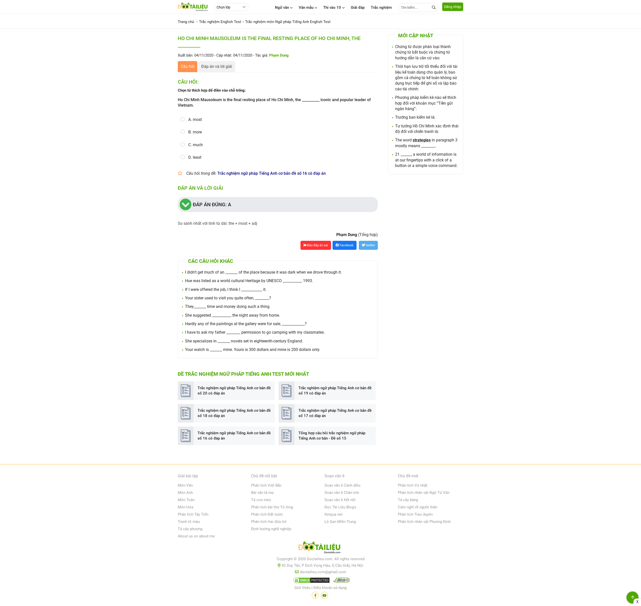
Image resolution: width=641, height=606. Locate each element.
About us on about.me (196, 536)
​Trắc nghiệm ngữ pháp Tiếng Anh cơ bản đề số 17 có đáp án (335, 413)
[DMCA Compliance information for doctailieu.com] (340, 581)
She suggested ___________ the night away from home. (232, 315)
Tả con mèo (261, 500)
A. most (195, 119)
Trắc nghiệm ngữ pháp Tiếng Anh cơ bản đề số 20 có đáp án (234, 390)
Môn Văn (185, 485)
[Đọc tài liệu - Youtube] (324, 595)
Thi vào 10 (332, 7)
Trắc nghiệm (381, 7)
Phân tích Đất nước (267, 514)
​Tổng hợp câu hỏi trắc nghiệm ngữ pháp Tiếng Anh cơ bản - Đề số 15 (331, 436)
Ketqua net (334, 514)
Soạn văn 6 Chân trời (342, 492)
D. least (194, 157)
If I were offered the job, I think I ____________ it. (225, 289)
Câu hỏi (187, 66)
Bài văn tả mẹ (262, 492)
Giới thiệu (302, 587)
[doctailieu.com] (320, 548)
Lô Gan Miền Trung (340, 521)
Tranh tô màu (189, 521)
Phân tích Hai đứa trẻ (268, 521)
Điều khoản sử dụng (330, 587)
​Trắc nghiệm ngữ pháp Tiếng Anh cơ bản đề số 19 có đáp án (335, 390)
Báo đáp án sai (317, 245)
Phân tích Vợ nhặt (412, 485)
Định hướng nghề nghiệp (271, 529)
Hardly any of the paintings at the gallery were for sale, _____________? (246, 323)
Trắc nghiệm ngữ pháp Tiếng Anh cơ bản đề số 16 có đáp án (271, 173)
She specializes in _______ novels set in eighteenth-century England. (244, 341)
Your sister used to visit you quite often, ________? (228, 298)
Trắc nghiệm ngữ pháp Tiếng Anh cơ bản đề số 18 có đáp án (234, 413)
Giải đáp (358, 7)
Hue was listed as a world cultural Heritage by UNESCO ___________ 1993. (249, 280)
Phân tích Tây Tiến (193, 514)
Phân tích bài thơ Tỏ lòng (272, 507)
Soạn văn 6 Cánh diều (342, 485)
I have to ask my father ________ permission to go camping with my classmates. (255, 332)
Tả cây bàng (408, 500)
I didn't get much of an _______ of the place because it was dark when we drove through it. (263, 272)
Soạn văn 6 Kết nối (340, 500)
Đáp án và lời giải (216, 66)
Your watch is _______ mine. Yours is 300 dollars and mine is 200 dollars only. (252, 349)
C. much (195, 144)
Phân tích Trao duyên (415, 514)
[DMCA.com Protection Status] (311, 581)
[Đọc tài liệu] (315, 595)
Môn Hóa (185, 507)
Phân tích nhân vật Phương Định (424, 521)
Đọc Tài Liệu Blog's (340, 507)
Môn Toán (186, 500)
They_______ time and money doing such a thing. (227, 306)
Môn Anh (185, 492)
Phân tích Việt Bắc (266, 485)
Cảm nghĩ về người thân (417, 507)
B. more (195, 132)
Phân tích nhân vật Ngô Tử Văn (423, 492)
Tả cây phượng (190, 529)
